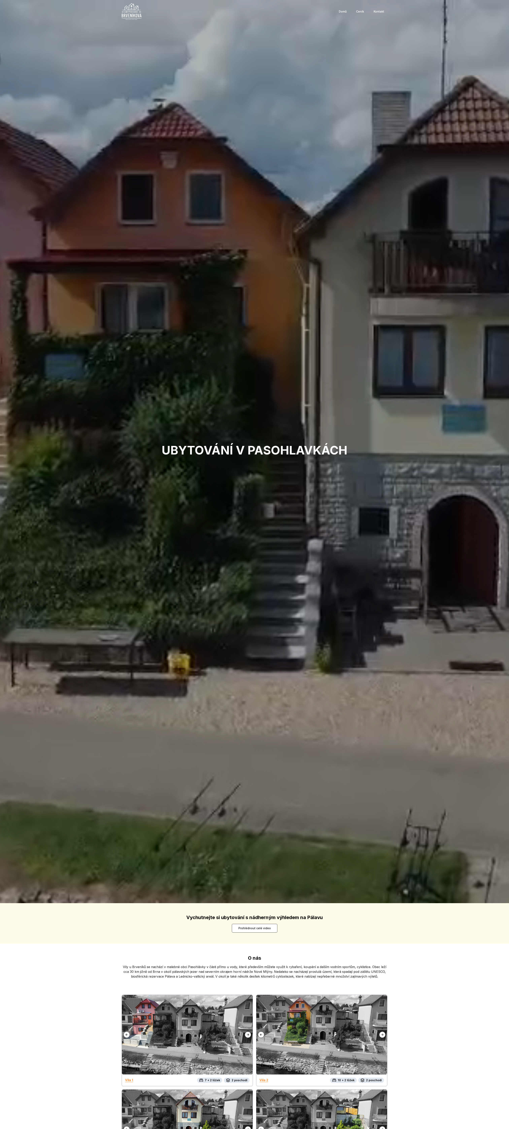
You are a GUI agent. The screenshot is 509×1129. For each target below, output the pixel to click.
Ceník (360, 11)
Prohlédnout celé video (254, 928)
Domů (343, 11)
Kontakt (379, 11)
